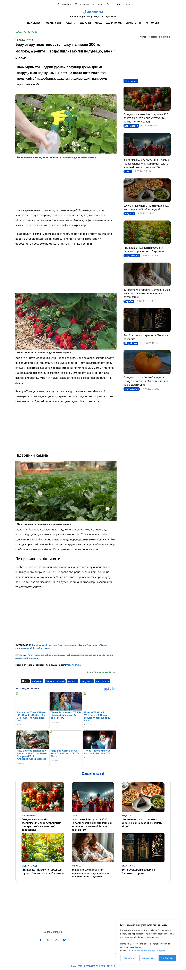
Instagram (84, 4)
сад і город (102, 681)
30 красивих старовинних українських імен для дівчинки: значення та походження (147, 293)
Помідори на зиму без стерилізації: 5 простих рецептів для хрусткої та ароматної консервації (146, 118)
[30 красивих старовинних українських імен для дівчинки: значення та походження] (147, 274)
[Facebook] (58, 4)
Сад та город (26, 31)
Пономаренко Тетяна (159, 37)
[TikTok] (93, 4)
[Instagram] (76, 4)
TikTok (100, 4)
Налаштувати (129, 958)
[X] (108, 4)
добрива (37, 681)
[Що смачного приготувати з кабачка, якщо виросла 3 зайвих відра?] (147, 190)
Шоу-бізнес (130, 343)
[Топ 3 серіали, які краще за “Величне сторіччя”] (147, 320)
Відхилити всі (148, 958)
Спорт (127, 171)
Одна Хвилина (73, 665)
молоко (72, 681)
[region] (148, 942)
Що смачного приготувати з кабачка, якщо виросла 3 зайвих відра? (142, 823)
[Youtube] (118, 4)
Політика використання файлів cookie (146, 950)
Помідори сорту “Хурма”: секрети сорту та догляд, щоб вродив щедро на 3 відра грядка (146, 381)
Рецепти (129, 213)
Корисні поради (55, 681)
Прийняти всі (167, 958)
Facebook (66, 4)
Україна (128, 301)
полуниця (87, 681)
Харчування (131, 125)
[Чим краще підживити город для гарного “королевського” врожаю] (147, 232)
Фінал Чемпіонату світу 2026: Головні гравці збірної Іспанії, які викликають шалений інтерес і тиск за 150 (146, 163)
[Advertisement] (66, 184)
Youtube (126, 4)
